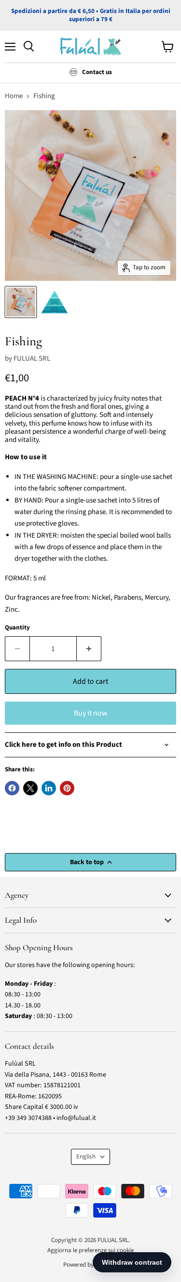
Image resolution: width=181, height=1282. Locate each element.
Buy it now (90, 713)
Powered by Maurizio (90, 1264)
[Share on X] (30, 788)
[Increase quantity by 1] (89, 648)
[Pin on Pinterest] (67, 788)
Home (14, 96)
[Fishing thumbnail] (20, 302)
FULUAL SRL (32, 358)
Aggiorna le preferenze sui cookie (90, 1250)
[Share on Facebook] (12, 788)
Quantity (17, 627)
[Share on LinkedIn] (49, 788)
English (86, 1156)
